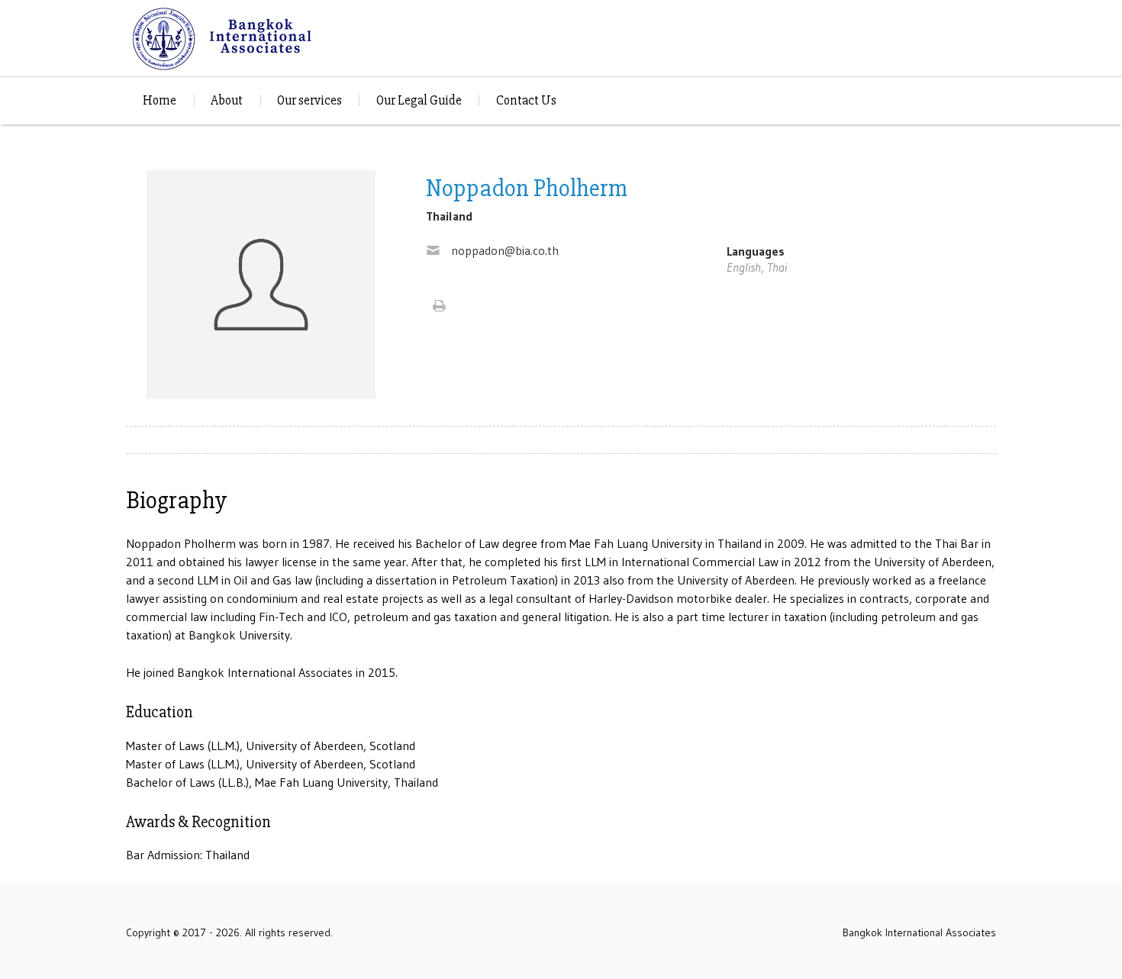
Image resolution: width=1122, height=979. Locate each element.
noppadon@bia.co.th (505, 250)
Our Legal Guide (419, 100)
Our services (309, 100)
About (227, 100)
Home (159, 100)
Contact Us (526, 100)
